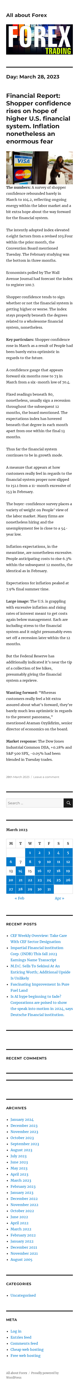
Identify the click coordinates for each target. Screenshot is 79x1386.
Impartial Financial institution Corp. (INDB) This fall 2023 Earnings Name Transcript (37, 954)
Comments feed (24, 1343)
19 (68, 871)
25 (58, 880)
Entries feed (21, 1337)
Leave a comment (46, 777)
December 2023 (24, 1125)
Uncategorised (23, 1295)
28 (20, 889)
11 (58, 862)
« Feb (19, 898)
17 (49, 871)
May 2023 (19, 1168)
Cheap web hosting (27, 1349)
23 (40, 880)
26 (68, 880)
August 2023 (21, 1150)
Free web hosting (26, 1355)
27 (11, 889)
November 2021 (24, 1253)
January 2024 (22, 1119)
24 (49, 880)
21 (20, 880)
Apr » (59, 898)
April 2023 (19, 1174)
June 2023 (19, 1162)
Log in (16, 1331)
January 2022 (22, 1241)
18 (58, 871)
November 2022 (24, 1205)
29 (30, 889)
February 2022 (23, 1235)
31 (49, 889)
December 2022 (24, 1198)
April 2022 (20, 1223)
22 (30, 880)
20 (11, 880)
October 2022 (22, 1211)
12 (68, 862)
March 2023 (21, 1180)
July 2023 (19, 1156)
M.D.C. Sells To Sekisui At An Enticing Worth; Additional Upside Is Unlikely (40, 972)
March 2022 (21, 1229)
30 (39, 889)
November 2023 (24, 1131)
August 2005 (21, 1259)
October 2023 (22, 1138)
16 (39, 871)
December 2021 (24, 1247)
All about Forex (26, 15)
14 (20, 871)
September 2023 (25, 1144)
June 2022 (19, 1217)
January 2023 (22, 1192)
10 (49, 862)
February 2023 (23, 1186)
